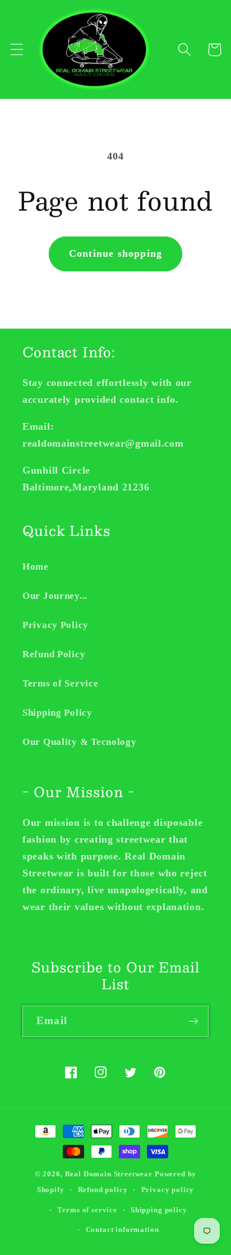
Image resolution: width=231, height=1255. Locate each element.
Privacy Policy (55, 625)
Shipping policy (159, 1210)
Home (35, 566)
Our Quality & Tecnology (79, 741)
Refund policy (103, 1189)
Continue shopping (115, 253)
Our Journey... (54, 595)
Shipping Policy (57, 712)
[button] (17, 50)
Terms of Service (60, 683)
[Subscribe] (193, 1021)
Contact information (122, 1229)
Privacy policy (168, 1189)
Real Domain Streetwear (109, 1174)
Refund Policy (53, 654)
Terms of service (87, 1210)
